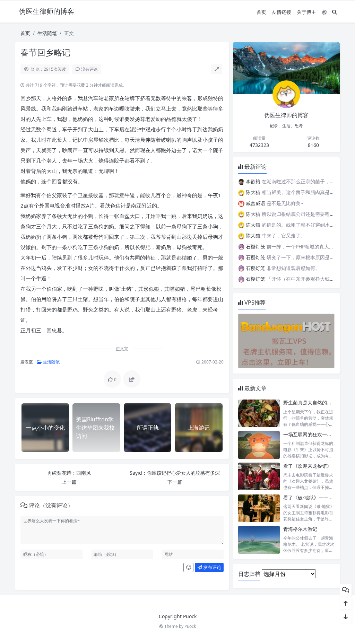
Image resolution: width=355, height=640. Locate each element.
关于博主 (306, 12)
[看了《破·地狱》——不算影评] (259, 508)
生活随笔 (47, 33)
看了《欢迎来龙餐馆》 (307, 466)
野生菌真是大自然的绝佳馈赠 (314, 402)
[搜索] (334, 12)
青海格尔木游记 (300, 529)
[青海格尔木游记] (259, 540)
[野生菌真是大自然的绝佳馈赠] (259, 413)
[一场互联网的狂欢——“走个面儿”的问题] (259, 445)
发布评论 (211, 567)
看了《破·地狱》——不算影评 (315, 497)
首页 (261, 12)
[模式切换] (324, 12)
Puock (190, 626)
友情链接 (281, 12)
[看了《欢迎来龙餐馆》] (259, 477)
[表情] (188, 567)
